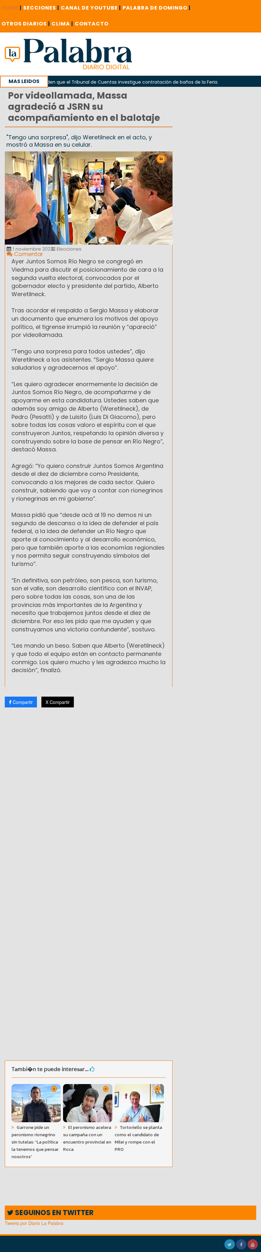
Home (12, 7)
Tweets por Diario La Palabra (34, 1223)
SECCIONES (41, 7)
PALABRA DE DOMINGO (157, 7)
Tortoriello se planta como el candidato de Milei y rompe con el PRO (138, 1138)
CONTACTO (92, 23)
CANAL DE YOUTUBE (91, 7)
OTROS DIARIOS (26, 23)
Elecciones (68, 249)
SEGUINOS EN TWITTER (53, 1213)
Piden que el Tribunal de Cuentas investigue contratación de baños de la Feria (114, 82)
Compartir (22, 702)
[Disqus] (89, 796)
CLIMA (62, 23)
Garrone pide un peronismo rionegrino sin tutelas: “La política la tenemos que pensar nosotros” (35, 1142)
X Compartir (58, 702)
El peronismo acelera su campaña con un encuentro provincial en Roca (87, 1138)
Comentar (27, 254)
